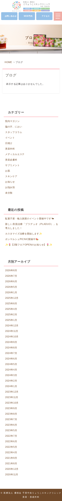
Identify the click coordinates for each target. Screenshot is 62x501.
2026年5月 (11, 287)
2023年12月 (11, 392)
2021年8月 (11, 463)
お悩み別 (10, 187)
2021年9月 (11, 458)
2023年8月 (11, 414)
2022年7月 (11, 436)
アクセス (46, 16)
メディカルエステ (15, 154)
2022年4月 (11, 452)
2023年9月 (11, 408)
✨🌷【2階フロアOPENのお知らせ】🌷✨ (28, 244)
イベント (10, 137)
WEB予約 (28, 16)
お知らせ (10, 182)
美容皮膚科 (11, 160)
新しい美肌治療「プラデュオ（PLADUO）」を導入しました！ (31, 226)
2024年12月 (11, 325)
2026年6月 (11, 281)
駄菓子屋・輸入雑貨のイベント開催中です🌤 (29, 218)
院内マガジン (12, 121)
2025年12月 (11, 298)
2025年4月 (11, 309)
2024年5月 (11, 364)
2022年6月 (11, 441)
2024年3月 (11, 375)
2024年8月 (11, 347)
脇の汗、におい (13, 126)
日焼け (8, 143)
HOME (8, 62)
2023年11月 (11, 397)
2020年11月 (11, 474)
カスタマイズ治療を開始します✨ (23, 233)
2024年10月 (11, 336)
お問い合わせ (11, 16)
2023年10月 (11, 403)
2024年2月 (11, 380)
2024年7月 (11, 353)
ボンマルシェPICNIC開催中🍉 (22, 239)
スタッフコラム (13, 132)
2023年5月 (11, 430)
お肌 (7, 171)
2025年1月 (11, 320)
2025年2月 (11, 314)
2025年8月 (11, 303)
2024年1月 (11, 386)
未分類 (8, 193)
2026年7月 (11, 276)
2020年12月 (11, 469)
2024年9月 (11, 342)
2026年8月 (11, 270)
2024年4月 (11, 369)
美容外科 (10, 148)
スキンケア (11, 176)
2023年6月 (11, 425)
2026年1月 (11, 292)
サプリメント (12, 165)
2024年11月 (11, 331)
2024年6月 (11, 358)
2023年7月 (11, 419)
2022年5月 (11, 447)
